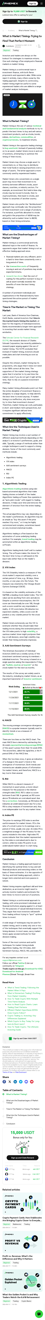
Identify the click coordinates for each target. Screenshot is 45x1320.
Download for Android (12, 971)
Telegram (19, 966)
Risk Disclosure (21, 1072)
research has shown (14, 276)
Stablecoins (17, 1224)
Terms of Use (7, 1072)
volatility (31, 631)
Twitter (21, 963)
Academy (11, 30)
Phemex (6, 974)
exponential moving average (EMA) (26, 745)
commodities (27, 137)
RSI (17, 792)
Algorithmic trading (11, 488)
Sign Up (24, 21)
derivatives (14, 137)
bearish (27, 665)
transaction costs (18, 266)
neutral (17, 665)
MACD (6, 728)
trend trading (28, 539)
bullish (10, 665)
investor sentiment (33, 679)
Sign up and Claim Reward (22, 1158)
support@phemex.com (12, 960)
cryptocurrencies (10, 139)
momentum (7, 734)
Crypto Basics (26, 1301)
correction (12, 801)
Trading (15, 50)
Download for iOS (33, 968)
